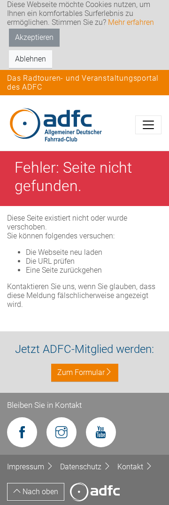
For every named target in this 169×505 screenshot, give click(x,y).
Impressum (26, 466)
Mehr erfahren (131, 22)
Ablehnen (30, 58)
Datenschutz (81, 466)
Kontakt (131, 466)
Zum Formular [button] (81, 372)
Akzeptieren (34, 37)
